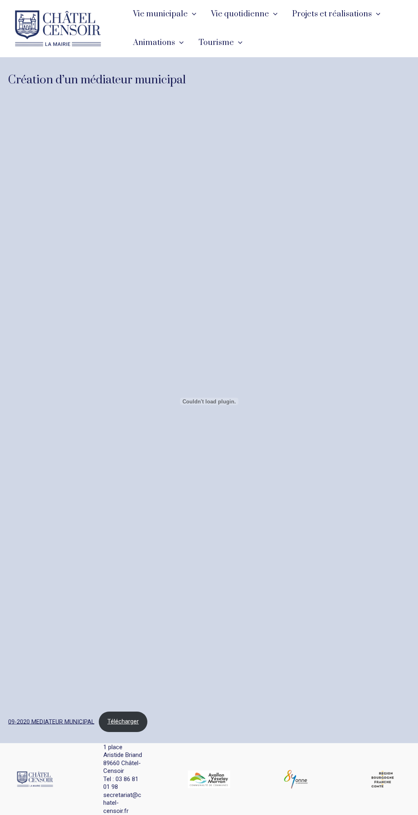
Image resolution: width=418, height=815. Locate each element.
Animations (154, 43)
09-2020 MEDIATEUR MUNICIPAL (51, 721)
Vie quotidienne (240, 14)
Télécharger (123, 721)
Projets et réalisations (332, 14)
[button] (192, 14)
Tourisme (216, 43)
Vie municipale (160, 14)
